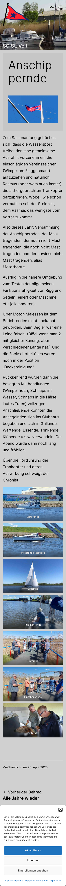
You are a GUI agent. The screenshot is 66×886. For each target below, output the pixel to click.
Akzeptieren (33, 850)
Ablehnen (33, 860)
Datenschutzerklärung (36, 880)
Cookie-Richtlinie (14, 880)
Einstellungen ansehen (33, 870)
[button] (60, 810)
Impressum (55, 880)
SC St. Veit (15, 46)
